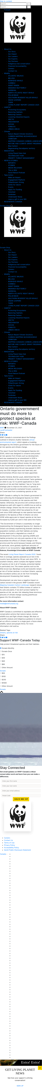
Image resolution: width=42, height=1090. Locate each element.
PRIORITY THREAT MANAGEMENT (21, 158)
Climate (7, 131)
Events (10, 187)
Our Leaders (13, 56)
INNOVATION (9, 151)
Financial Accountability (17, 66)
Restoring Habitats (15, 112)
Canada (3, 854)
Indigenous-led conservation (19, 64)
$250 (4, 680)
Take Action (8, 175)
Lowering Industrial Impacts (18, 117)
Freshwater (8, 430)
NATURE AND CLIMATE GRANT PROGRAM (24, 144)
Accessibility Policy (11, 848)
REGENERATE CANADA (13, 202)
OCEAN (11, 124)
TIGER (10, 102)
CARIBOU (11, 83)
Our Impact (12, 54)
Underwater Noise (15, 197)
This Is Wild (12, 170)
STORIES (11, 165)
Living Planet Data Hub (17, 153)
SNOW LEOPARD (14, 100)
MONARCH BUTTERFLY (17, 88)
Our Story (12, 52)
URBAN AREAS (14, 129)
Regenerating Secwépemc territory (21, 148)
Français (7, 10)
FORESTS (11, 127)
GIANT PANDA (13, 85)
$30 (3, 658)
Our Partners (13, 61)
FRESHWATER (13, 122)
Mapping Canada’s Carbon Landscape (14, 585)
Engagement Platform (16, 180)
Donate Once (7, 651)
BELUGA (11, 78)
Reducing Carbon (15, 114)
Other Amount (7, 667)
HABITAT (7, 107)
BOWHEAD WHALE (15, 81)
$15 (3, 655)
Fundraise (11, 194)
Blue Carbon (13, 146)
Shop (8, 206)
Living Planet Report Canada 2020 (22, 554)
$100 (4, 676)
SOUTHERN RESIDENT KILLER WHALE (23, 98)
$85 (3, 664)
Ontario (3, 633)
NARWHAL (12, 90)
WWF (2, 428)
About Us (7, 49)
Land (2, 430)
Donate (3, 206)
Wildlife (7, 73)
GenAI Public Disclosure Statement (17, 850)
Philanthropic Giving (16, 182)
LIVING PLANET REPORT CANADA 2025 (23, 105)
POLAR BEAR (13, 95)
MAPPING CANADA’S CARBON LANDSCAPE (25, 141)
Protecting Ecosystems (17, 110)
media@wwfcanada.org (9, 604)
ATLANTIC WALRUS (15, 76)
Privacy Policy (9, 845)
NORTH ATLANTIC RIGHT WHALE (21, 93)
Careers (11, 68)
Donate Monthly (8, 648)
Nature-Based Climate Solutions (20, 134)
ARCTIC (11, 119)
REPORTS (11, 163)
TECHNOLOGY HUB (16, 156)
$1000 (4, 683)
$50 (3, 673)
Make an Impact (14, 177)
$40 (3, 661)
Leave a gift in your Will (17, 199)
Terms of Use (9, 843)
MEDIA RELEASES (15, 168)
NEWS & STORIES (11, 160)
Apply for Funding (15, 190)
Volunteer (11, 192)
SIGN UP (20, 1086)
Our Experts (12, 59)
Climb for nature (14, 185)
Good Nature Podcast (16, 173)
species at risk (12, 633)
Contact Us (12, 71)
